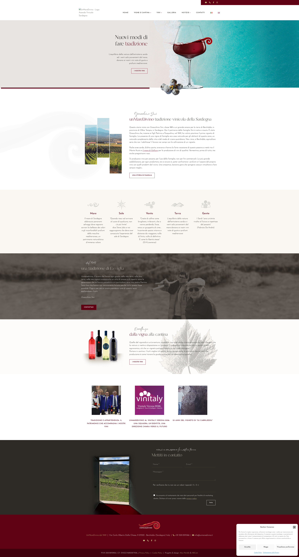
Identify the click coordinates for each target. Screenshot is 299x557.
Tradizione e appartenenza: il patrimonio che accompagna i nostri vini (106, 424)
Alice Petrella (184, 553)
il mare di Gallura (150, 150)
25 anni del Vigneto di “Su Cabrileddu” (193, 420)
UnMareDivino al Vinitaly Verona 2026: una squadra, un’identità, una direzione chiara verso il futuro (149, 424)
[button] (294, 527)
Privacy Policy (144, 553)
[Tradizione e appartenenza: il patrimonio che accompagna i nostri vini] (106, 400)
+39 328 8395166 (182, 535)
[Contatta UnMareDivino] (144, 541)
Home (125, 12)
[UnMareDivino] (91, 12)
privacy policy (191, 498)
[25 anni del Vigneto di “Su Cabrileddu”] (193, 400)
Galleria (171, 12)
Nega (266, 547)
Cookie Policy (258, 552)
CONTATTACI (89, 307)
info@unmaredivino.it (203, 535)
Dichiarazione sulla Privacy (271, 552)
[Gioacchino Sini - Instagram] (155, 541)
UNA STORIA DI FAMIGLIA (142, 175)
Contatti (200, 12)
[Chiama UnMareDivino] (148, 541)
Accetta (247, 547)
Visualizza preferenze (285, 547)
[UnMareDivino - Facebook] (151, 541)
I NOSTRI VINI (139, 71)
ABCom (195, 553)
